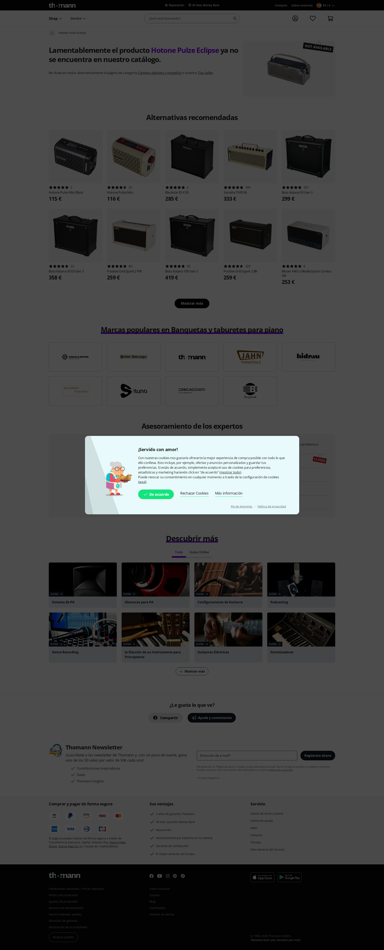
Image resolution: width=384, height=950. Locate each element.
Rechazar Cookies (194, 493)
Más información (229, 493)
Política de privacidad (272, 506)
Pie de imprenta (242, 506)
